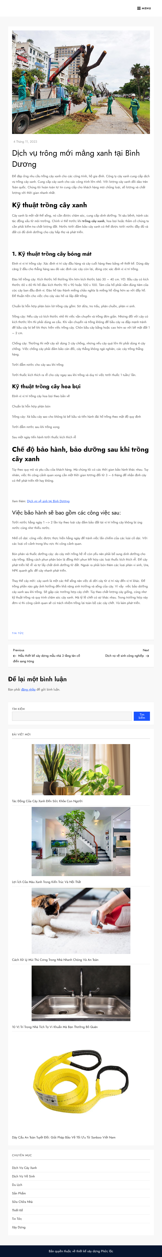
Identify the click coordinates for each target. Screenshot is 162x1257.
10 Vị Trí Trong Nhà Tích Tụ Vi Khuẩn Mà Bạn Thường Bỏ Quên (55, 1027)
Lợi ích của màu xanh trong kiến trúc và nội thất (46, 882)
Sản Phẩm (19, 1193)
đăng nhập (28, 689)
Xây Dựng (18, 1227)
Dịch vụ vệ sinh (23, 1176)
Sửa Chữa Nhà (22, 1202)
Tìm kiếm (18, 709)
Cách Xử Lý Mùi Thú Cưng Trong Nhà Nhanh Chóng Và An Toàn (55, 959)
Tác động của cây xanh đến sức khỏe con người (47, 801)
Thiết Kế (17, 1210)
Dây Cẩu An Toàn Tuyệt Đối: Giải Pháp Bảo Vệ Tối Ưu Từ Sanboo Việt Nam (63, 1137)
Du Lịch (17, 1185)
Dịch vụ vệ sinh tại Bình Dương (48, 501)
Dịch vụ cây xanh (24, 1168)
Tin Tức (18, 633)
